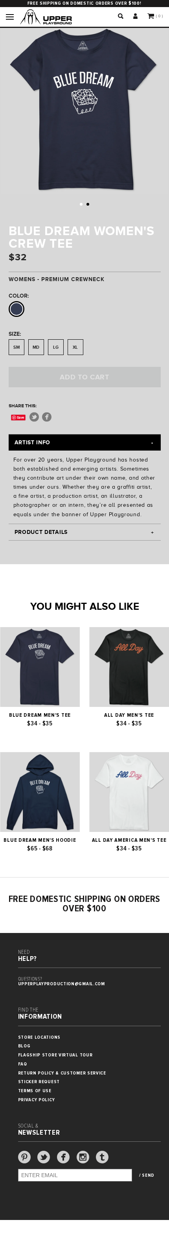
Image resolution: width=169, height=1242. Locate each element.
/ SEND (146, 1175)
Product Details (41, 532)
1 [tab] (81, 204)
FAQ (22, 1064)
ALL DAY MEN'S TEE (129, 715)
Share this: (23, 405)
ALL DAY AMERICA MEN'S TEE (129, 840)
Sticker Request (39, 1082)
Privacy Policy (36, 1100)
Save (20, 417)
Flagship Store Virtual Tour (55, 1055)
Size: (15, 334)
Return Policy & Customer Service (62, 1073)
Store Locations (39, 1037)
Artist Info (33, 442)
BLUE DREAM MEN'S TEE (40, 715)
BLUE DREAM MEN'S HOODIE (40, 840)
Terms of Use (34, 1091)
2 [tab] (87, 204)
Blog (24, 1046)
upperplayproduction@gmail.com (61, 984)
